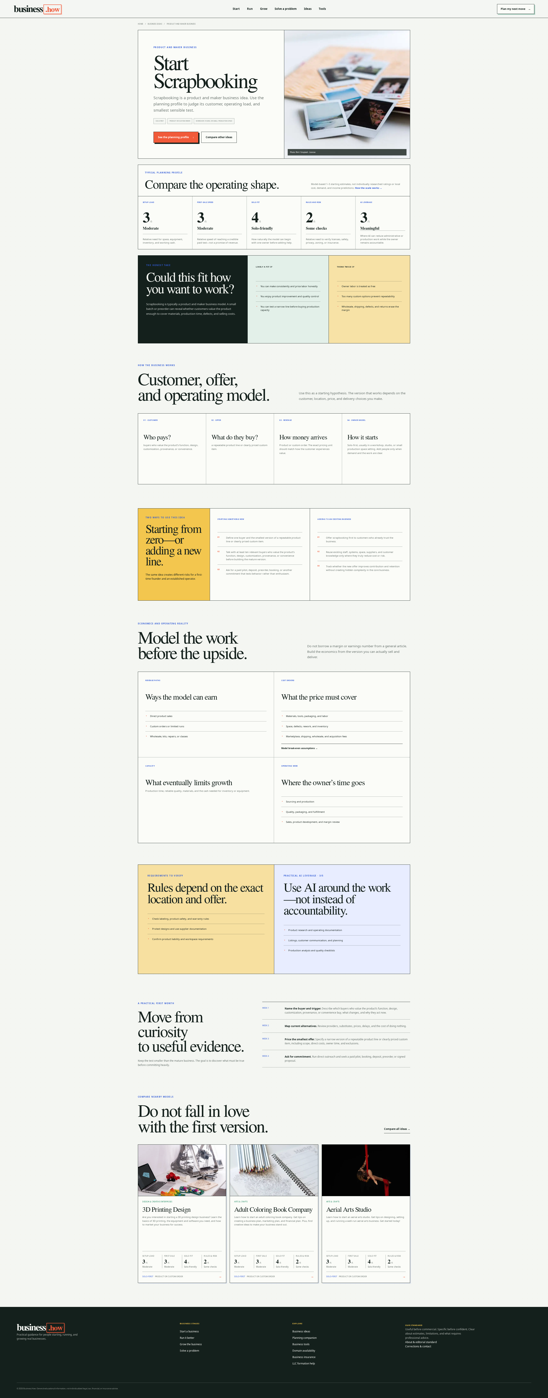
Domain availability (303, 1350)
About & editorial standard (421, 1342)
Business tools (301, 1344)
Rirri (297, 152)
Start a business (189, 1331)
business (37, 9)
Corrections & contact (418, 1346)
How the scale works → (368, 187)
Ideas (307, 9)
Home (140, 24)
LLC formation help (303, 1363)
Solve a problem (286, 9)
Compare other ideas (219, 137)
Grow (263, 9)
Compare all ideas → (397, 1129)
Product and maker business (181, 24)
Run (250, 9)
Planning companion (304, 1338)
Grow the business (191, 1344)
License (312, 152)
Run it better (187, 1338)
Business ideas (155, 24)
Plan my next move (516, 9)
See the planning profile (176, 137)
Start (236, 9)
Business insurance (304, 1357)
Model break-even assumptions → (299, 748)
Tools (322, 9)
